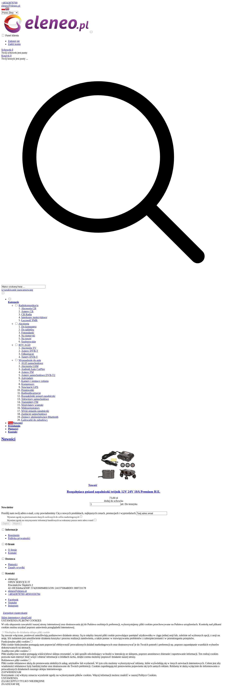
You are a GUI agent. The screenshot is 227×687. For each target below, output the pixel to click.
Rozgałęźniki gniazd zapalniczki (38, 396)
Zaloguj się (14, 41)
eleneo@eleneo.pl (10, 5)
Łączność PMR (29, 320)
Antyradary (27, 378)
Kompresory (27, 384)
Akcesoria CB (28, 308)
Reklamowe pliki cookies (14, 660)
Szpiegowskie (28, 341)
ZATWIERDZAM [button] (11, 672)
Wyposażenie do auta (30, 360)
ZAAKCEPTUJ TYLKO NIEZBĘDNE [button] (23, 681)
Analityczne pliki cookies (14, 650)
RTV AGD (24, 345)
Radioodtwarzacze (31, 393)
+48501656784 (32, 594)
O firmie (12, 549)
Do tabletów (27, 329)
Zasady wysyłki (16, 567)
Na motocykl (28, 335)
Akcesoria (23, 323)
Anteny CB (27, 311)
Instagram (13, 605)
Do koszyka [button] (131, 504)
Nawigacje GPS (29, 387)
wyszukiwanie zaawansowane (17, 289)
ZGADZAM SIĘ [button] (10, 684)
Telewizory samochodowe (35, 399)
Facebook (13, 599)
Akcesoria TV (28, 347)
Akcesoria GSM (29, 366)
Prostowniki (27, 390)
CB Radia (26, 314)
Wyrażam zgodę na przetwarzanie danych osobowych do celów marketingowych (43, 517)
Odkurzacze (27, 353)
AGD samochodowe (32, 363)
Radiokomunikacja (28, 305)
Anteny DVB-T (29, 350)
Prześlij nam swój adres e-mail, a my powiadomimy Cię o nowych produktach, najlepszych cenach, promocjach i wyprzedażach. (68, 513)
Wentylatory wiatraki (32, 405)
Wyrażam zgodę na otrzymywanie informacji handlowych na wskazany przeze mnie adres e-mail (50, 520)
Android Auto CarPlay (33, 369)
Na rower (26, 338)
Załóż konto (14, 44)
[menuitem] (117, 359)
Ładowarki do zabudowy (34, 420)
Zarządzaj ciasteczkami (15, 612)
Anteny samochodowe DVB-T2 (38, 375)
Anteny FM (27, 372)
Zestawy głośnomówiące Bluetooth (39, 417)
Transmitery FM (29, 402)
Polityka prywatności (19, 538)
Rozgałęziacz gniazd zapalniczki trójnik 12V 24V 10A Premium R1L (113, 491)
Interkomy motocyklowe (34, 317)
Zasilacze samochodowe (34, 414)
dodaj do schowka (113, 500)
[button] (3, 9)
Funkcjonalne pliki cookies (15, 641)
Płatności (12, 564)
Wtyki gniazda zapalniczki (35, 411)
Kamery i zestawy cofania (35, 381)
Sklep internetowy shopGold (16, 617)
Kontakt (12, 552)
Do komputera (28, 326)
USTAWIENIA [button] (9, 678)
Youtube (12, 602)
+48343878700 (9, 2)
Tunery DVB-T (29, 356)
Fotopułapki (27, 332)
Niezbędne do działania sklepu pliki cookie (27, 632)
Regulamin (13, 535)
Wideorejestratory (30, 408)
